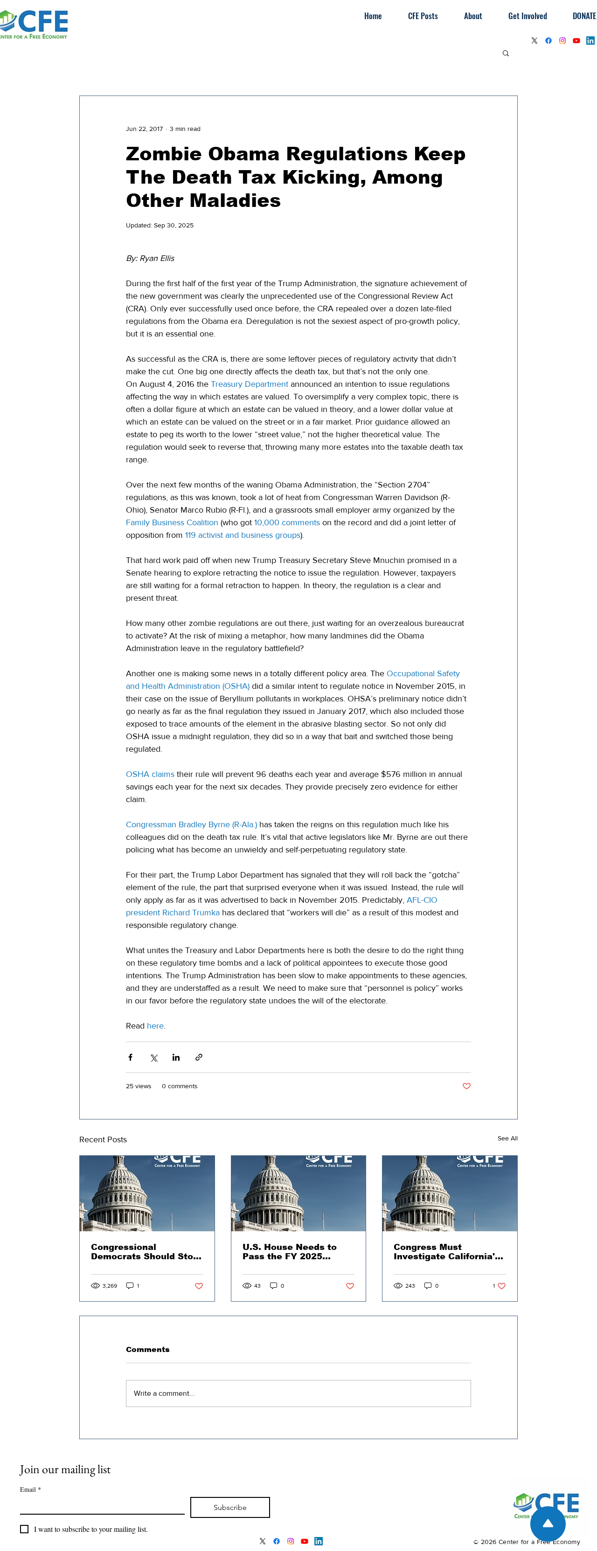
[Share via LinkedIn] (176, 1057)
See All (508, 1138)
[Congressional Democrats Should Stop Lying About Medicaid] (147, 1193)
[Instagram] (562, 40)
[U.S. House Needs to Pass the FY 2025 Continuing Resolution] (298, 1193)
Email (30, 1489)
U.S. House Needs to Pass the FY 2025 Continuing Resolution (293, 1251)
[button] (505, 52)
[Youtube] (576, 40)
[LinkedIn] (590, 40)
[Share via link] (198, 1057)
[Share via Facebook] (130, 1057)
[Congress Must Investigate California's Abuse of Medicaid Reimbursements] (449, 1193)
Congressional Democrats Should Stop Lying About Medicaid (145, 1251)
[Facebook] (548, 40)
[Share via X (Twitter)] (153, 1057)
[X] (534, 40)
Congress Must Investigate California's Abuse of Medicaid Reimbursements (447, 1251)
